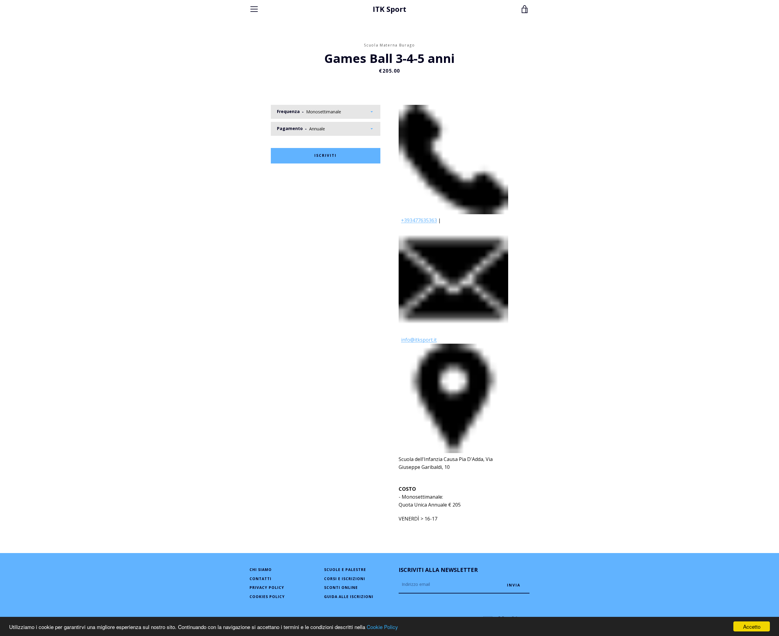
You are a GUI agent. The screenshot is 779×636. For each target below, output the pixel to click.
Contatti (260, 578)
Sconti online (341, 587)
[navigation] (254, 9)
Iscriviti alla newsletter (438, 569)
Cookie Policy (382, 627)
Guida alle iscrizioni (348, 596)
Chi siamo (261, 569)
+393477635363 (419, 220)
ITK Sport (389, 9)
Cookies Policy (267, 596)
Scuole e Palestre (345, 569)
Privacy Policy (267, 587)
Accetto (751, 626)
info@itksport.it (419, 339)
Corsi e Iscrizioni (344, 578)
